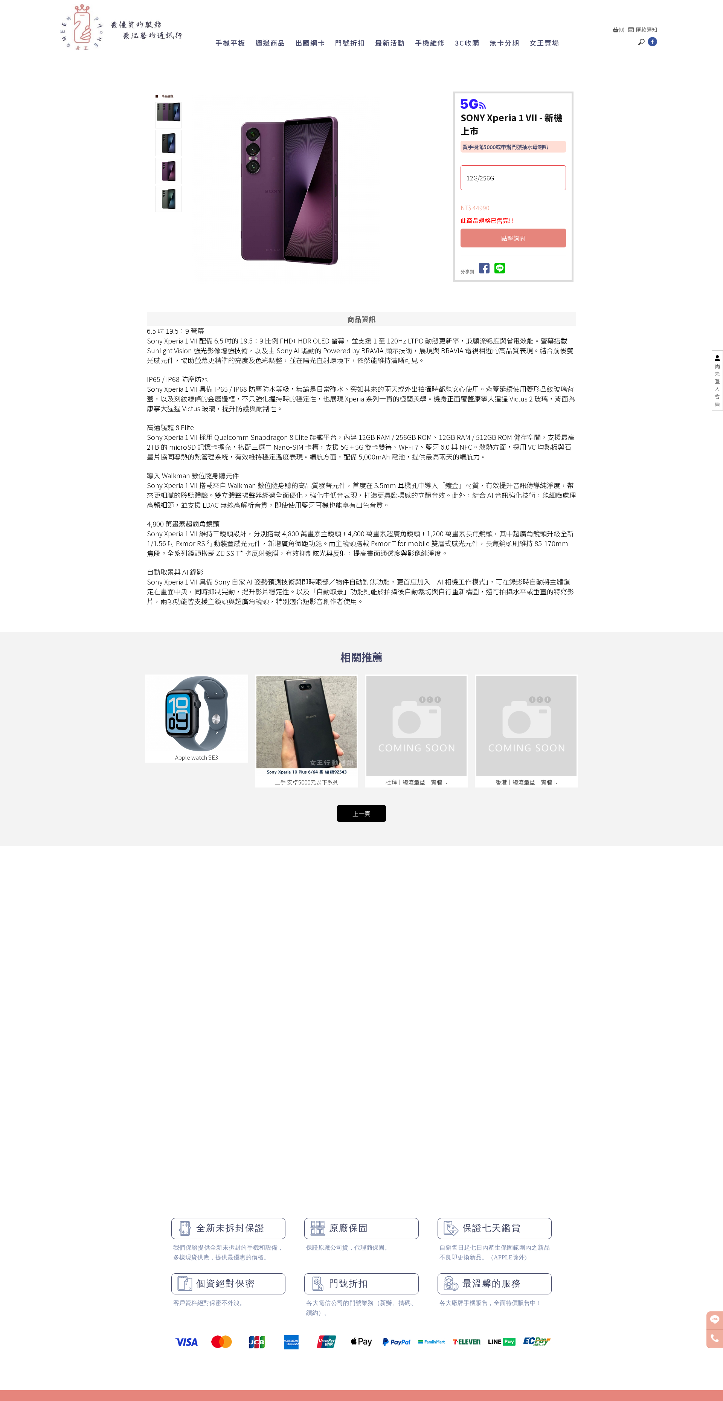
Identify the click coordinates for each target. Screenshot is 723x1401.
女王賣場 (544, 42)
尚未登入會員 (717, 384)
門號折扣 (350, 42)
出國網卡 (310, 42)
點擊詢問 (513, 238)
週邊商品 (270, 42)
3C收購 (467, 42)
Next (438, 189)
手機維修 (430, 42)
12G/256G (480, 177)
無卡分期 (505, 42)
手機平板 (230, 42)
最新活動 (390, 42)
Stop (324, 292)
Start (319, 292)
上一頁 (361, 813)
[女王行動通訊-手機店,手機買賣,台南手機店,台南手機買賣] (121, 27)
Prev (198, 189)
